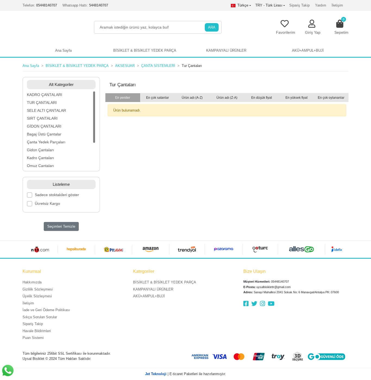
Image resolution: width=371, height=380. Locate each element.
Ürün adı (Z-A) (226, 98)
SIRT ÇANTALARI (42, 118)
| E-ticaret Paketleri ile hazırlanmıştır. (185, 374)
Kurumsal (32, 271)
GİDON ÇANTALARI (44, 126)
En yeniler (122, 98)
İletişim (337, 5)
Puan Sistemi (33, 338)
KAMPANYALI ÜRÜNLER (153, 289)
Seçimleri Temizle (61, 226)
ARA (211, 27)
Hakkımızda (32, 282)
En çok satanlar (157, 98)
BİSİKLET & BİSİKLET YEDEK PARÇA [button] (144, 50)
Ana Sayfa (63, 50)
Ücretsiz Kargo (47, 203)
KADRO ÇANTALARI (44, 94)
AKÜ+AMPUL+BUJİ (149, 296)
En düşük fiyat (261, 98)
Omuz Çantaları (40, 165)
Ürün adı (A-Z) (192, 98)
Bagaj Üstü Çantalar (44, 134)
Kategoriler (143, 271)
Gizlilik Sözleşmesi (38, 289)
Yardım (320, 5)
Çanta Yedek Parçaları (46, 142)
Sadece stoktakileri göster (57, 195)
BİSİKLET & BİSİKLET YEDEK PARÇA (164, 282)
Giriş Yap (312, 32)
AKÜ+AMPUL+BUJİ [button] (308, 50)
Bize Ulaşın (254, 271)
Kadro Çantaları (40, 158)
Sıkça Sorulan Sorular (40, 317)
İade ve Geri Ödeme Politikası (46, 310)
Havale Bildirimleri (37, 331)
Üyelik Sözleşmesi (37, 296)
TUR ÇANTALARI (42, 102)
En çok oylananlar (331, 98)
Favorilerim (285, 32)
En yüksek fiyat (296, 98)
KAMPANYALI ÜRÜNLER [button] (226, 50)
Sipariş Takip (299, 5)
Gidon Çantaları (40, 150)
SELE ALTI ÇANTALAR (46, 110)
